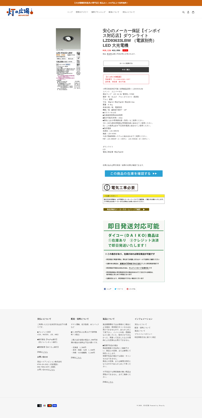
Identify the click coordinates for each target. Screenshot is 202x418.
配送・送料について (142, 328)
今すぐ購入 (126, 69)
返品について (140, 331)
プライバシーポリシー (143, 334)
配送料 (109, 54)
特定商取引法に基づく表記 (145, 337)
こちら (45, 352)
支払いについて (141, 324)
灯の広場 (146, 405)
